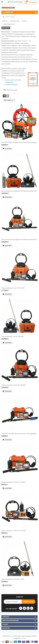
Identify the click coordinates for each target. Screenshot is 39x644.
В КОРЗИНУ (8, 149)
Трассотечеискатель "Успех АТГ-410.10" (12, 579)
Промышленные (14, 21)
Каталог (6, 28)
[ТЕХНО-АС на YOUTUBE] (11, 90)
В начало (4, 21)
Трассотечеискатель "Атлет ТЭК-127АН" (13, 288)
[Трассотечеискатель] (19, 267)
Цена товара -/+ (9, 100)
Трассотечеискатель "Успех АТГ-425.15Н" (13, 482)
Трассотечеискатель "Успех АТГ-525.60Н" (13, 385)
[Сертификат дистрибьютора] (33, 79)
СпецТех (24, 21)
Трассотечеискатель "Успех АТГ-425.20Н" (13, 531)
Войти (11, 2)
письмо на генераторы (11, 84)
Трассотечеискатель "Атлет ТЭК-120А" (12, 336)
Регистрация (19, 2)
